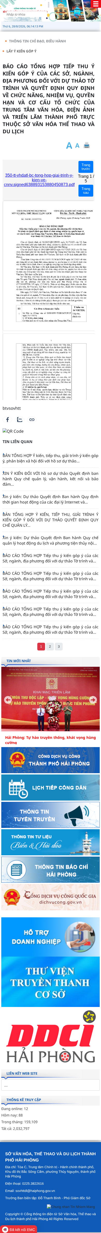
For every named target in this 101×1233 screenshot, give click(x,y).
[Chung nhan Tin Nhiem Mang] (71, 1207)
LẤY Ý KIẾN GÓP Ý (21, 51)
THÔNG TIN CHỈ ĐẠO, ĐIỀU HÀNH (37, 41)
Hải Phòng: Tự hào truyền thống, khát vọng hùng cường (50, 740)
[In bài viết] (86, 145)
